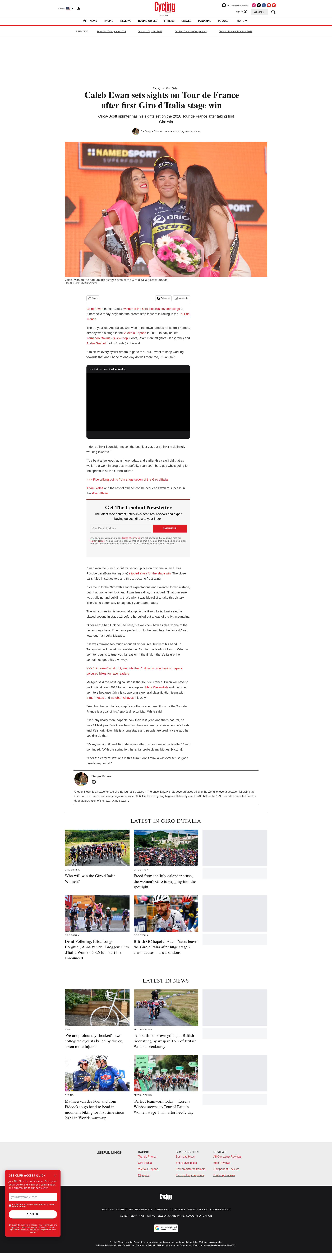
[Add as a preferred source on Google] (166, 1228)
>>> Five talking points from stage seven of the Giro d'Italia (127, 479)
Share (95, 298)
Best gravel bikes (186, 1162)
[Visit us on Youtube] (269, 5)
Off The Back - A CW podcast (191, 31)
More (241, 21)
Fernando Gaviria (98, 338)
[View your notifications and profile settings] (78, 8)
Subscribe (259, 12)
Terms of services (131, 538)
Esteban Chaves (122, 697)
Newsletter (184, 298)
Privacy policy (198, 1209)
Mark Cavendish (156, 687)
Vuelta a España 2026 (150, 31)
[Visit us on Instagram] (254, 5)
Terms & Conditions (30, 1229)
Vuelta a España (135, 333)
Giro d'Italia (171, 88)
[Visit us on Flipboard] (274, 5)
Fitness (169, 21)
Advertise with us (132, 1215)
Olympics (143, 1175)
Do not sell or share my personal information (179, 1215)
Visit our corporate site (210, 1242)
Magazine (204, 21)
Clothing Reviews (224, 1175)
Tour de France (147, 1156)
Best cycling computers (190, 1175)
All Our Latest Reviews (227, 1156)
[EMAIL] (95, 782)
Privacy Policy (45, 1227)
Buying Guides (147, 21)
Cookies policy (220, 1209)
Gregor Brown (153, 131)
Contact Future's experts (134, 1209)
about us (107, 1209)
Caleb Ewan (94, 309)
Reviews (125, 21)
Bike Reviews (221, 1162)
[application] (138, 402)
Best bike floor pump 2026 (111, 31)
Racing (108, 21)
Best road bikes (185, 1156)
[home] (84, 21)
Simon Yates (95, 697)
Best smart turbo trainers (190, 1169)
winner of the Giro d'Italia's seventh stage (151, 309)
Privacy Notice (97, 541)
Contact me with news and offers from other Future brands (33, 1205)
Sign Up (33, 1214)
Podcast (224, 21)
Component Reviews (226, 1169)
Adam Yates (94, 488)
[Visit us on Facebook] (264, 5)
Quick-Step (120, 338)
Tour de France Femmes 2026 (235, 31)
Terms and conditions (170, 1209)
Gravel (186, 21)
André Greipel (96, 343)
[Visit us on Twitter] (259, 5)
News (93, 21)
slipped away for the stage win (150, 573)
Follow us (165, 298)
